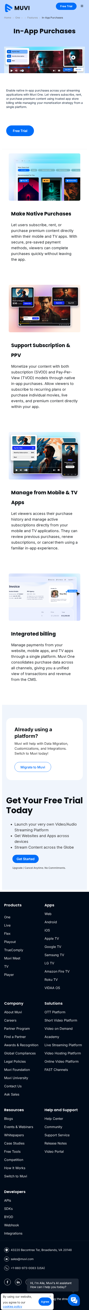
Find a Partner (15, 1037)
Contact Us (13, 1086)
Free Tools (12, 1151)
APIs (7, 1200)
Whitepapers (14, 1135)
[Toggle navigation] (82, 6)
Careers (10, 1020)
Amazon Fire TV (57, 971)
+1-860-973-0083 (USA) (28, 1268)
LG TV (49, 963)
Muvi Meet (12, 958)
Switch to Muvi (15, 1176)
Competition (13, 1160)
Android (50, 922)
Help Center (53, 1119)
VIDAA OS (52, 988)
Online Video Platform (61, 1061)
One (18, 17)
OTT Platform (54, 1012)
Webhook (11, 1225)
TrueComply (13, 950)
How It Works (14, 1168)
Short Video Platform (60, 1020)
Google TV (52, 947)
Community (53, 1127)
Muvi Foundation (17, 1070)
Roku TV (51, 980)
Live (7, 925)
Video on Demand (58, 1028)
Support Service (57, 1135)
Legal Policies (15, 1061)
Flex (7, 933)
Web (48, 914)
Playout (10, 942)
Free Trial (66, 6)
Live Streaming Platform (63, 1045)
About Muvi (13, 1012)
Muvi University (16, 1078)
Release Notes (55, 1143)
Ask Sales (11, 1094)
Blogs (8, 1119)
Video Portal (54, 1151)
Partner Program (17, 1028)
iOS (47, 930)
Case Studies (14, 1143)
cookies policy (12, 1306)
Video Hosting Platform (62, 1053)
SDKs (8, 1209)
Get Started (26, 859)
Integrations (13, 1233)
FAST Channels (56, 1070)
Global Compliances (20, 1053)
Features (32, 17)
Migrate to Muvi (32, 767)
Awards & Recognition (21, 1045)
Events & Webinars (18, 1127)
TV (6, 966)
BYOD (8, 1217)
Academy (51, 1037)
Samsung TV (54, 955)
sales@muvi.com (22, 1259)
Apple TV (51, 938)
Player (9, 975)
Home (7, 17)
